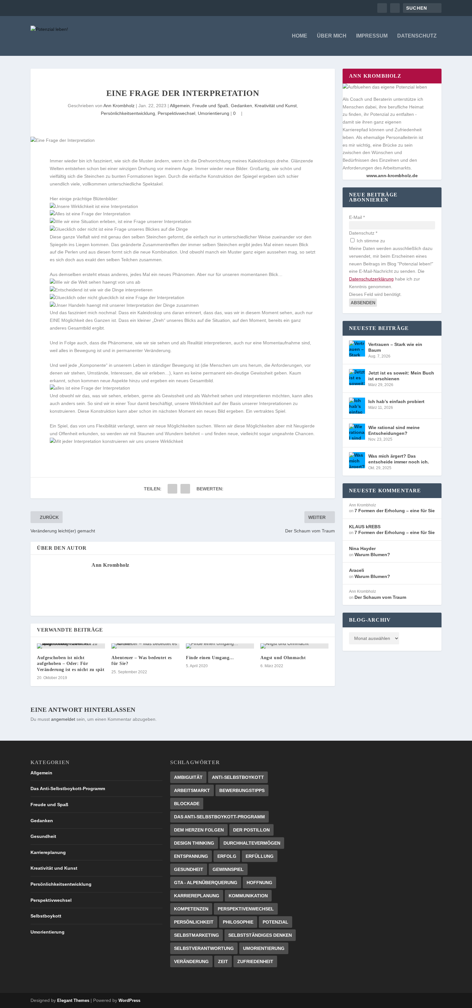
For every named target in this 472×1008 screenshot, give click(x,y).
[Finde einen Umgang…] (220, 646)
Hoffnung (259, 882)
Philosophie (238, 922)
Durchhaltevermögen (251, 843)
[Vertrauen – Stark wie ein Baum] (357, 348)
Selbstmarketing (196, 935)
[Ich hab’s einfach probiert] (357, 406)
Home (299, 36)
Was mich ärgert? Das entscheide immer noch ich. (398, 458)
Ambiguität (188, 777)
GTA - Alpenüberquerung (205, 882)
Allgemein (180, 105)
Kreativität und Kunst (276, 105)
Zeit (223, 961)
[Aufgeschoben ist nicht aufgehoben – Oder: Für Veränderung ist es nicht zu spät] (71, 646)
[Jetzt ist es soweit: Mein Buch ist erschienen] (357, 377)
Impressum (372, 36)
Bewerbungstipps (242, 790)
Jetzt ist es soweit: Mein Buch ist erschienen (401, 375)
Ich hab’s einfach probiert (396, 401)
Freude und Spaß (210, 105)
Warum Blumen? (372, 554)
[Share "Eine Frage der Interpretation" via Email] (172, 488)
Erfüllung (260, 856)
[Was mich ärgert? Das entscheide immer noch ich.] (357, 460)
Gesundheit (43, 836)
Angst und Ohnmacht (283, 657)
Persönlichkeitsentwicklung (128, 113)
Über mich (331, 36)
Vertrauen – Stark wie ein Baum (395, 347)
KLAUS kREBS (364, 526)
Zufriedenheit (255, 961)
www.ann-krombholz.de (392, 175)
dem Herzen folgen (199, 829)
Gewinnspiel (228, 869)
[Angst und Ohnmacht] (294, 646)
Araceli (356, 570)
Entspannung (191, 856)
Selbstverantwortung (204, 948)
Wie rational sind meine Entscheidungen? (394, 430)
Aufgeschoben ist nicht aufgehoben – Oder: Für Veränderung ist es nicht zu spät (70, 663)
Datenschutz (417, 36)
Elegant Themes (73, 1000)
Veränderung (191, 961)
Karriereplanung (48, 852)
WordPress (129, 1000)
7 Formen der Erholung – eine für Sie (394, 510)
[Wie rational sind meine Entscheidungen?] (357, 432)
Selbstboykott (46, 915)
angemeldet (63, 719)
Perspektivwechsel (176, 113)
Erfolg (226, 856)
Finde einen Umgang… (210, 657)
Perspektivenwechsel (246, 908)
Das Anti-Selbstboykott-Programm (68, 788)
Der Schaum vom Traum (380, 597)
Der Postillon (251, 829)
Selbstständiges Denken (260, 935)
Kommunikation (248, 895)
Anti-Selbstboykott (238, 777)
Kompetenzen (191, 908)
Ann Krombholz (119, 105)
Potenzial (275, 922)
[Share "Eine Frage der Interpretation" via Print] (185, 488)
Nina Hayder (362, 548)
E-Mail (357, 217)
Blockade (186, 803)
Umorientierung (213, 113)
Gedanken (241, 105)
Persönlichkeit (194, 922)
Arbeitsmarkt (192, 790)
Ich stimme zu (370, 240)
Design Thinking (194, 843)
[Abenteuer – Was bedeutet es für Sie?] (145, 646)
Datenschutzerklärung (371, 278)
